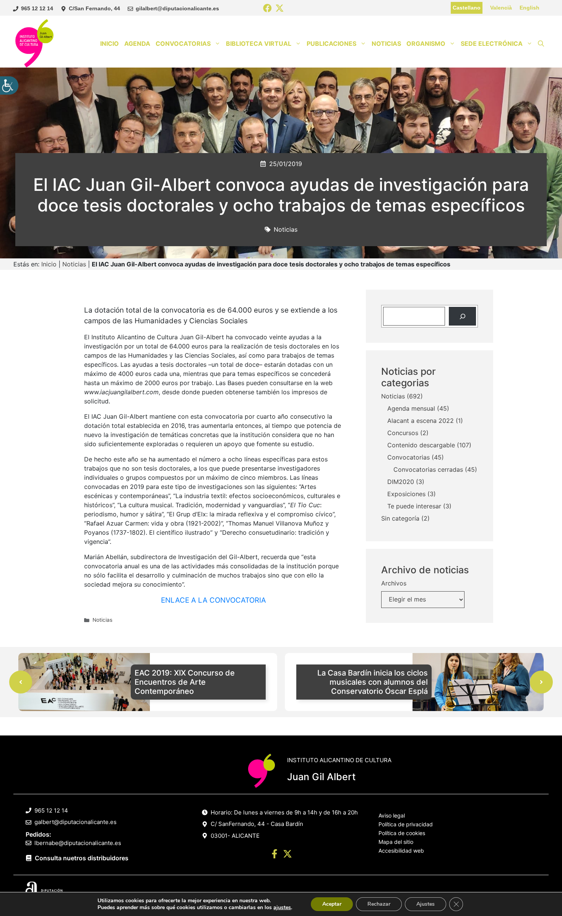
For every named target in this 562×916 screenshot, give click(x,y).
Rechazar (378, 904)
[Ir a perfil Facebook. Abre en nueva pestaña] (274, 855)
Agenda (137, 43)
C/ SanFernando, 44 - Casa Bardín (257, 823)
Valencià (501, 8)
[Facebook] (267, 8)
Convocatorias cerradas (428, 470)
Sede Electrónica (492, 43)
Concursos (402, 433)
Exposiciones (406, 494)
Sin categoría (400, 519)
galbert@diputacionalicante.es (75, 822)
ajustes (282, 907)
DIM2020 (400, 482)
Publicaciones (331, 43)
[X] (279, 8)
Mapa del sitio (395, 842)
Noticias (386, 43)
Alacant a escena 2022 (420, 421)
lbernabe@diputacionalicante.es (77, 843)
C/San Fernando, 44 (94, 8)
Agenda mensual (411, 409)
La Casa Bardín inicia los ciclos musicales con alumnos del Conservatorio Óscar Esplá (372, 682)
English (529, 8)
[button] (541, 43)
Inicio (109, 43)
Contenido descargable (421, 445)
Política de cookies (401, 833)
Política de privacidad (405, 824)
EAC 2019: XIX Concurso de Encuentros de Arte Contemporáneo (185, 682)
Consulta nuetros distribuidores (81, 858)
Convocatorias (183, 43)
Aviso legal (391, 815)
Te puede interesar (414, 506)
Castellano (467, 8)
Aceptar (331, 904)
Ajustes (425, 904)
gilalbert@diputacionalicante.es (177, 8)
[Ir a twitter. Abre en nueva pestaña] (287, 855)
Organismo (425, 43)
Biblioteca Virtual (258, 43)
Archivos (393, 583)
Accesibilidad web (401, 850)
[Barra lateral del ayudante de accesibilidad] (9, 85)
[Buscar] (462, 316)
